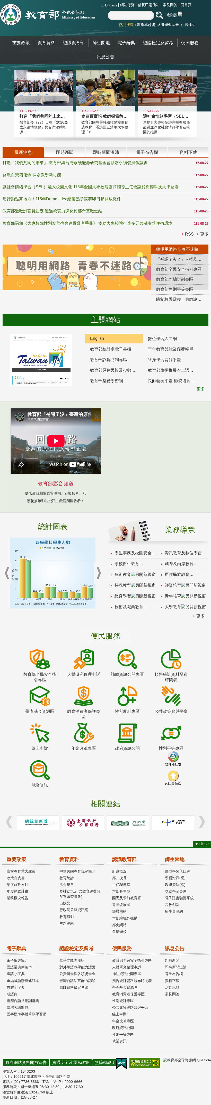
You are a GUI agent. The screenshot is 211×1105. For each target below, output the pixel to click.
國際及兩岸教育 (179, 563)
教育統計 (66, 878)
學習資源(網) (175, 878)
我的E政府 (121, 1064)
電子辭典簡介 (17, 960)
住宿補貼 (188, 25)
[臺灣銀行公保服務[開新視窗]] (83, 823)
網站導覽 (127, 5)
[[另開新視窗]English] (41, 360)
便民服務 (122, 948)
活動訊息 (172, 987)
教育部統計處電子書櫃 (110, 349)
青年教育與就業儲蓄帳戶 (170, 349)
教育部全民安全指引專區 (132, 960)
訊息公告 (174, 948)
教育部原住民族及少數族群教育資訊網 (116, 370)
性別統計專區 (123, 1001)
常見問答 (170, 5)
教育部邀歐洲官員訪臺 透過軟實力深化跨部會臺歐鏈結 (52, 211)
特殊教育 (123, 585)
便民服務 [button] (190, 42)
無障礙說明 (105, 1062)
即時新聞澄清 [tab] (106, 152)
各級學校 (119, 932)
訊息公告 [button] (105, 56)
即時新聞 (172, 960)
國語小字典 (16, 974)
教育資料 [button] (46, 42)
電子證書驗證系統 (179, 898)
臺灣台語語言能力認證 (77, 981)
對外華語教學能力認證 (77, 967)
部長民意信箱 (149, 5)
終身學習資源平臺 (164, 360)
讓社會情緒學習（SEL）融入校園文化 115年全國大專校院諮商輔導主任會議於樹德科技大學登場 (91, 187)
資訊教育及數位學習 (183, 553)
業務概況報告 (17, 898)
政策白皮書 (16, 878)
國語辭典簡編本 (19, 967)
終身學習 (123, 596)
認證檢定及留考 (76, 948)
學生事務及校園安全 (133, 553)
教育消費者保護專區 (128, 994)
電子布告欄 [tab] (147, 152)
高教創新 (172, 905)
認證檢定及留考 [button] (158, 42)
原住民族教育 (177, 574)
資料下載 (172, 981)
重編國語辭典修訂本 (23, 981)
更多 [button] (204, 234)
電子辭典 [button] (126, 42)
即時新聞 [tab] (65, 152)
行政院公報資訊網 (73, 910)
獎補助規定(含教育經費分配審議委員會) (79, 893)
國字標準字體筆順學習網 (26, 1014)
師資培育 (173, 585)
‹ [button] (7, 573)
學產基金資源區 (124, 987)
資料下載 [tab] (188, 152)
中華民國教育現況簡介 (77, 871)
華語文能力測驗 (72, 960)
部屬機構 (119, 911)
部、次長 (119, 878)
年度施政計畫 (17, 891)
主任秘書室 (121, 885)
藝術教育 (123, 574)
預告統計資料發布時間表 (132, 981)
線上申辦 (119, 1014)
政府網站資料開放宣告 (26, 1062)
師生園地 (174, 859)
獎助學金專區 (176, 891)
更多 (200, 616)
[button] (159, 15)
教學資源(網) (175, 885)
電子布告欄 (174, 974)
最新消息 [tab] (23, 152)
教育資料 (69, 859)
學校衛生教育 (127, 563)
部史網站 (119, 925)
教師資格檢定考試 (73, 987)
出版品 (64, 903)
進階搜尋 (174, 15)
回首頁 (186, 5)
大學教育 (173, 607)
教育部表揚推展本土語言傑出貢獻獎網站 (174, 370)
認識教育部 (124, 859)
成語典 (12, 994)
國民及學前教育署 (126, 898)
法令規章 (66, 885)
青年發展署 (121, 905)
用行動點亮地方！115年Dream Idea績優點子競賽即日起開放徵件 (62, 199)
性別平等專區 (123, 1034)
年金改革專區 (123, 1021)
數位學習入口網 (162, 338)
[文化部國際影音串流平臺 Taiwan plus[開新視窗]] (173, 823)
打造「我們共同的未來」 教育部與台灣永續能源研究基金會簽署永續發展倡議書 (75, 163)
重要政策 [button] (21, 42)
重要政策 (16, 859)
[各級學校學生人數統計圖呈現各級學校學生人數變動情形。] (53, 573)
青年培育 (173, 596)
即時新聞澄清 (176, 967)
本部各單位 (121, 891)
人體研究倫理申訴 (126, 967)
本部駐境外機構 (124, 918)
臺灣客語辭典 (17, 1007)
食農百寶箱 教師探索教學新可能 (32, 175)
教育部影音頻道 (56, 483)
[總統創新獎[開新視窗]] (38, 823)
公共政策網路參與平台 (130, 1007)
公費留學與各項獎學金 (77, 974)
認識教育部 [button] (74, 42)
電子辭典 (16, 948)
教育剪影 (66, 917)
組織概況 (119, 871)
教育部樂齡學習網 (106, 381)
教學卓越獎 (146, 25)
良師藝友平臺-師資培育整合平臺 (174, 381)
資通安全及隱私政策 (70, 1062)
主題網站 (66, 923)
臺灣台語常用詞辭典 (23, 1001)
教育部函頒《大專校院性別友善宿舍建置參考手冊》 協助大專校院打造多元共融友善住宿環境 (87, 223)
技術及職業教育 (129, 607)
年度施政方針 (17, 885)
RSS (189, 234)
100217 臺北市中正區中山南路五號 (41, 1076)
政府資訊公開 (123, 1028)
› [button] (98, 573)
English (110, 5)
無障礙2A (144, 1063)
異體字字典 (16, 987)
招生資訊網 (174, 911)
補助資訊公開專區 (126, 974)
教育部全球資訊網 (47, 14)
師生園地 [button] (101, 42)
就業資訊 (119, 1041)
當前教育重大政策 (21, 871)
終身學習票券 (168, 25)
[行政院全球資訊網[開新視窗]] (128, 823)
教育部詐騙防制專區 (108, 360)
